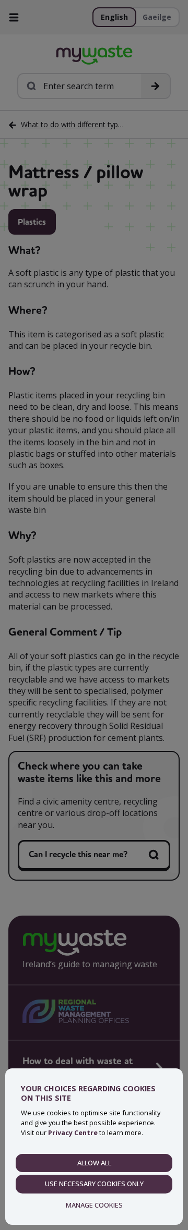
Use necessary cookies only (94, 1183)
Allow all (94, 1162)
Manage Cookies (94, 1205)
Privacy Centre (73, 1132)
